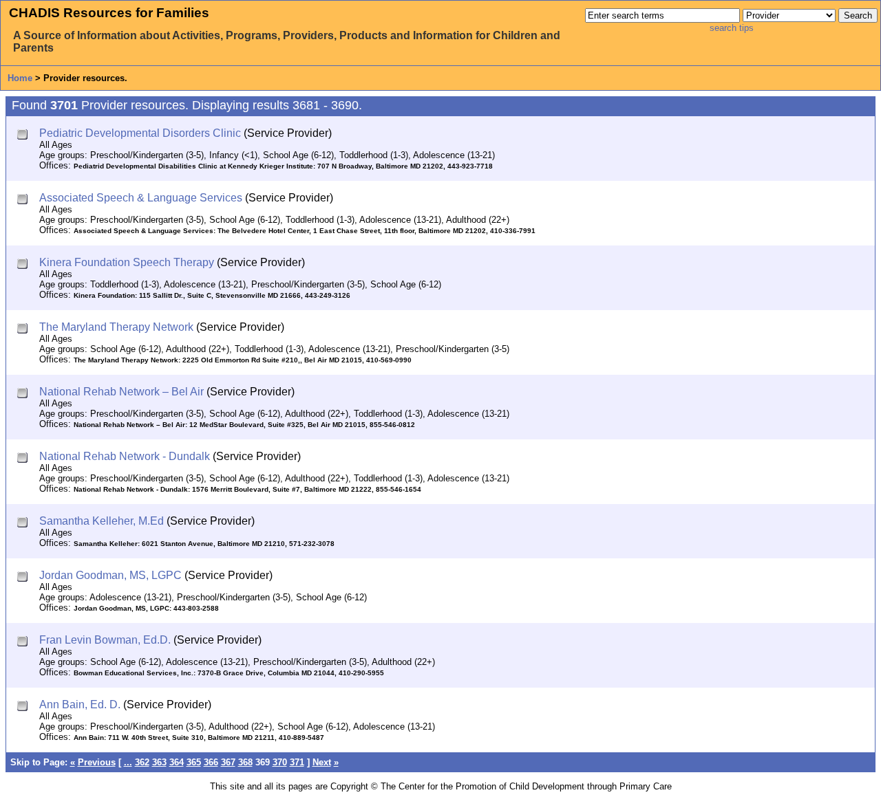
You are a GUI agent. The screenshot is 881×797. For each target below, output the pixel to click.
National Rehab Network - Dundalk (124, 456)
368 (245, 762)
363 (159, 762)
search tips (732, 28)
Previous (97, 762)
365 (194, 762)
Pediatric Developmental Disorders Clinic (140, 133)
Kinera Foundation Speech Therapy (126, 262)
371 (297, 762)
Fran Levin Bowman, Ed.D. (105, 640)
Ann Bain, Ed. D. (79, 704)
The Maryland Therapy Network (116, 327)
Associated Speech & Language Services (140, 198)
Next (321, 762)
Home (20, 78)
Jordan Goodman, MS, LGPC (110, 575)
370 (280, 762)
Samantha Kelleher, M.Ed (101, 521)
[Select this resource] (23, 136)
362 (142, 762)
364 (176, 762)
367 (228, 762)
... (128, 762)
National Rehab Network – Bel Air (121, 391)
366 (211, 762)
